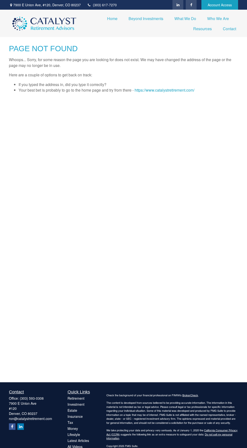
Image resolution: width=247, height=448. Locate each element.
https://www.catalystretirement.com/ (164, 90)
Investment (76, 404)
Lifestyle (74, 434)
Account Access (220, 4)
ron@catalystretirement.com (30, 418)
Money (73, 428)
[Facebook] (191, 5)
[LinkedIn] (177, 5)
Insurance (75, 416)
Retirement (76, 398)
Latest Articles (78, 440)
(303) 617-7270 (105, 4)
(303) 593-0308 (32, 398)
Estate (72, 410)
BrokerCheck (190, 395)
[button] (112, 18)
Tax (70, 422)
